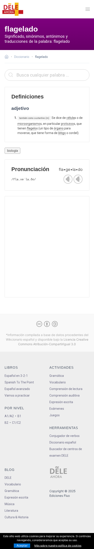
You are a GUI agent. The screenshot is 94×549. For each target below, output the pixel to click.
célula (70, 118)
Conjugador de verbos (64, 436)
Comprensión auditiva (64, 395)
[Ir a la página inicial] (8, 57)
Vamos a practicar (17, 395)
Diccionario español (62, 442)
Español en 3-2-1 (16, 375)
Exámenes (56, 408)
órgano (59, 128)
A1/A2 (9, 416)
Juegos (54, 415)
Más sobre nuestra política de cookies (57, 545)
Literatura (11, 510)
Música (9, 504)
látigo (62, 133)
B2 (6, 422)
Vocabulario (57, 382)
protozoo (67, 123)
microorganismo (28, 123)
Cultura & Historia (16, 517)
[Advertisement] (47, 247)
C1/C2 (16, 422)
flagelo (31, 128)
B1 (19, 416)
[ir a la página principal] (12, 9)
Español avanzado (17, 389)
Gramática (56, 375)
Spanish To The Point (19, 382)
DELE (8, 477)
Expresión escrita (61, 402)
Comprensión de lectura (65, 389)
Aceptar (22, 545)
